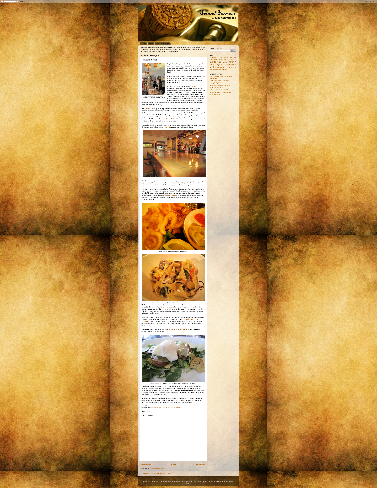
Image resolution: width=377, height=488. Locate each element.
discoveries (154, 407)
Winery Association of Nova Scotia (220, 92)
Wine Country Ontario (216, 87)
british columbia (221, 59)
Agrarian (147, 109)
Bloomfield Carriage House (178, 329)
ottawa (232, 64)
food (160, 407)
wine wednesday (215, 69)
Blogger (188, 483)
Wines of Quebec (215, 94)
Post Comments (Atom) (157, 468)
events (213, 62)
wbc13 (234, 67)
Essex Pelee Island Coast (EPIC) (220, 80)
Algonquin (213, 57)
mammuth (222, 481)
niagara (218, 64)
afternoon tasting (168, 307)
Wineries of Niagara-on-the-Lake (220, 85)
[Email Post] (145, 405)
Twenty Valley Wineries (217, 83)
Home (144, 44)
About (151, 44)
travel (179, 407)
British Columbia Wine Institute (219, 90)
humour (224, 62)
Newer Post (146, 465)
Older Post (200, 465)
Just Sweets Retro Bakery (171, 119)
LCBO (220, 57)
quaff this (214, 67)
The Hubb (194, 86)
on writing (226, 64)
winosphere (224, 69)
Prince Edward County (170, 407)
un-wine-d (228, 67)
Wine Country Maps (162, 44)
